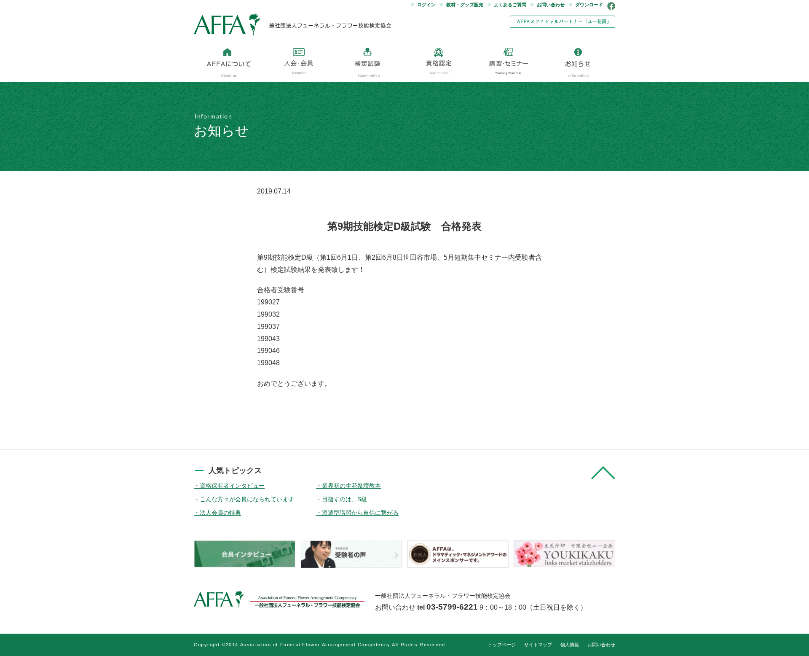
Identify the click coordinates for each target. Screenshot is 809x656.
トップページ (502, 644)
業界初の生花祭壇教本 (351, 485)
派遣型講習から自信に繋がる (360, 512)
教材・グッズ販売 (464, 4)
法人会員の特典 (220, 512)
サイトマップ (538, 644)
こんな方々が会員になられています (247, 499)
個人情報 (569, 644)
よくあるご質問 (510, 4)
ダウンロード (589, 4)
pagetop (603, 472)
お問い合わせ (551, 4)
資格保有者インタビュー (232, 485)
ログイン (426, 4)
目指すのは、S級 (344, 499)
